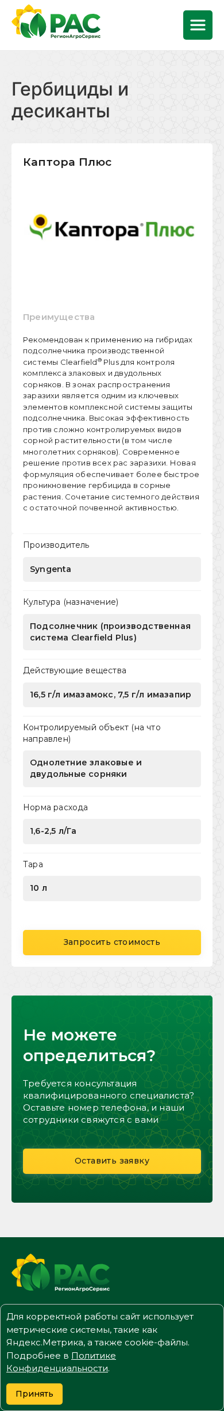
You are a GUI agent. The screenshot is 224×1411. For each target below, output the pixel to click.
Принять (34, 1394)
